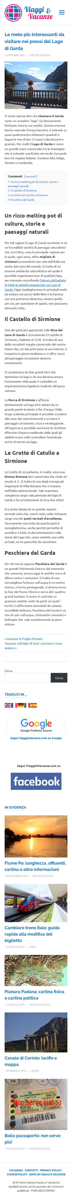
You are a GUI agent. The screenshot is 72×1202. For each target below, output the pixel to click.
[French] (14, 705)
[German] (21, 705)
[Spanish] (34, 705)
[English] (8, 705)
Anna (32, 946)
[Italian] (27, 705)
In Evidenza (15, 807)
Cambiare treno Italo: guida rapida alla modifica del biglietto (32, 934)
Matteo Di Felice (40, 55)
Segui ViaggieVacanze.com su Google (36, 738)
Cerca (8, 671)
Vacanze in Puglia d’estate (25, 638)
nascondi (31, 176)
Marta (35, 1070)
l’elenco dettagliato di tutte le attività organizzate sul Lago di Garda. (35, 284)
